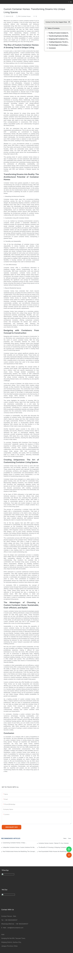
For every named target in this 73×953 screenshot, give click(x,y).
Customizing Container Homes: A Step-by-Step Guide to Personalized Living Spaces (15, 842)
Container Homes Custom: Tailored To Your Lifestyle (53, 843)
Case (69, 838)
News (64, 838)
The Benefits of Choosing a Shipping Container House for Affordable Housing (55, 847)
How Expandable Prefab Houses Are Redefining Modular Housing (55, 851)
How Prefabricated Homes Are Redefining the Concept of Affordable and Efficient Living (19, 851)
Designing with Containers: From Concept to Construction (59, 39)
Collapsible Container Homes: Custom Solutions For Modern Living (19, 847)
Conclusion (52, 48)
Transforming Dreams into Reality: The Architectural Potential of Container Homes (59, 36)
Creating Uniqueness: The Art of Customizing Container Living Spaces (59, 42)
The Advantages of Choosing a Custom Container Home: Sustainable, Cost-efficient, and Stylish (59, 45)
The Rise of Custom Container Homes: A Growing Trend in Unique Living (58, 33)
